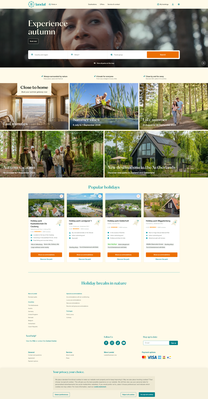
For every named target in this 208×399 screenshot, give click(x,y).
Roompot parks (32, 297)
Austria (30, 308)
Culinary (68, 317)
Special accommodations (74, 293)
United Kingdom (33, 314)
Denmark (30, 317)
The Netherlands (33, 305)
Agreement (31, 358)
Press (67, 358)
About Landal (70, 355)
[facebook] (106, 344)
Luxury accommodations (73, 300)
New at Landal (32, 293)
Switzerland (31, 323)
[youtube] (124, 344)
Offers (102, 4)
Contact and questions (35, 355)
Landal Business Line (110, 355)
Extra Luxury (70, 314)
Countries (31, 302)
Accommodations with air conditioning (77, 297)
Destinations (92, 4)
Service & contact (114, 4)
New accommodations (73, 303)
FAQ (33, 341)
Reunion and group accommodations (77, 306)
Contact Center (51, 341)
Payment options (33, 361)
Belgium (30, 320)
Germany (30, 311)
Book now (33, 41)
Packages (69, 311)
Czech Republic (33, 326)
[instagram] (112, 344)
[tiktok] (118, 344)
